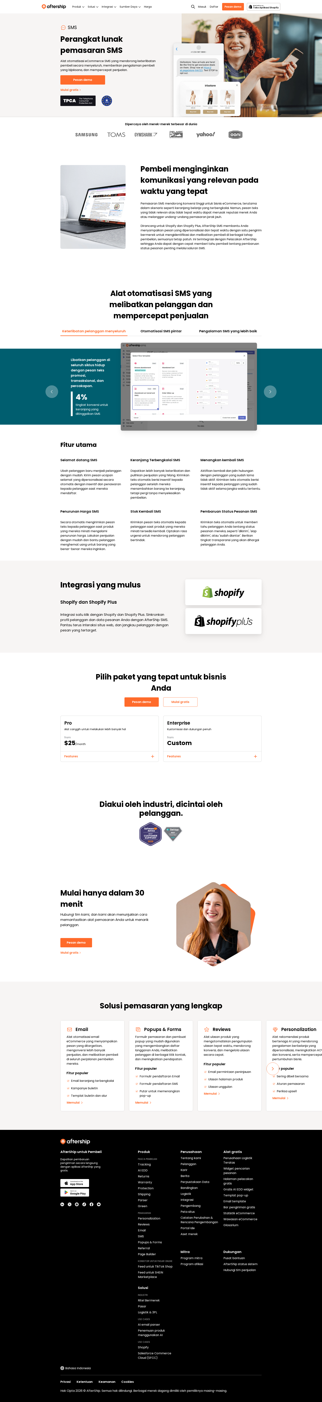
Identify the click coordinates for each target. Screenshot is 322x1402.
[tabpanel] (161, 446)
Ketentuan (85, 1382)
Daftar (214, 7)
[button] (51, 391)
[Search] (193, 7)
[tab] (93, 331)
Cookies (127, 1382)
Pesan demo (233, 7)
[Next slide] (272, 1068)
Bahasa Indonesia (78, 1368)
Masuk (202, 7)
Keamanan (107, 1382)
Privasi (65, 1382)
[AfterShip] (55, 6)
